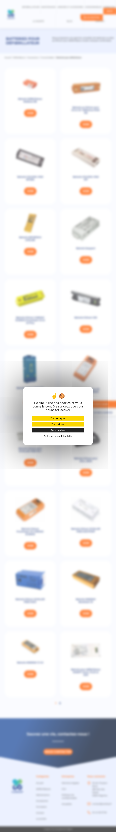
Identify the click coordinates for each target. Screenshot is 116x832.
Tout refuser (58, 424)
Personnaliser (58, 430)
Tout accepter (58, 418)
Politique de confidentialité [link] (58, 436)
